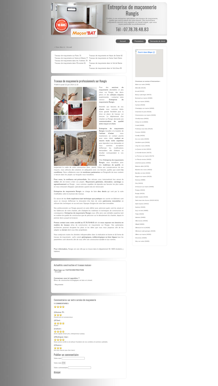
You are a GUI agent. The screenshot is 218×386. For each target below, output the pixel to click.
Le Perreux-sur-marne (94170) (144, 156)
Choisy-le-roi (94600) (141, 122)
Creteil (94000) (139, 125)
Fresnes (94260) (140, 132)
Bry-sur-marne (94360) (142, 101)
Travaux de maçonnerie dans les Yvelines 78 (71, 61)
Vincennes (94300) (141, 238)
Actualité (58, 272)
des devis (102, 191)
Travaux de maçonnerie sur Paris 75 (68, 56)
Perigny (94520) (140, 190)
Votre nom (57, 358)
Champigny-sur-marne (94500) (144, 108)
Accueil (123, 41)
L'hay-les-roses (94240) (142, 146)
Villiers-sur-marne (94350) (143, 234)
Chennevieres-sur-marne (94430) (145, 115)
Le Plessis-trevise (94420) (143, 159)
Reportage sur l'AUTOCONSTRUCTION (69, 270)
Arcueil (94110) (139, 91)
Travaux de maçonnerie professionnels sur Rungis (80, 81)
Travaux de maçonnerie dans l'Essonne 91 (70, 63)
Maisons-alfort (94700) (142, 166)
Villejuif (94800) (139, 224)
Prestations (138, 41)
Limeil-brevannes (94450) (143, 163)
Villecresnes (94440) (141, 221)
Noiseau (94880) (140, 180)
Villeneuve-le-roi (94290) (142, 227)
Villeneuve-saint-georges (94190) (145, 231)
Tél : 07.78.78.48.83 (132, 29)
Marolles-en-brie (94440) (142, 173)
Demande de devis (157, 41)
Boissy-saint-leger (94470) (143, 94)
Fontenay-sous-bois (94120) (144, 129)
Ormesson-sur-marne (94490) (144, 186)
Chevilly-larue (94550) (142, 118)
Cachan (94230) (140, 105)
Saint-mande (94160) (141, 197)
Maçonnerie (59, 285)
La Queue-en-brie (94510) (143, 149)
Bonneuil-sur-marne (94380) (143, 98)
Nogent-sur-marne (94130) (143, 176)
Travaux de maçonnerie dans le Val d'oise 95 (105, 68)
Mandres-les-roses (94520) (143, 169)
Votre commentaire (61, 368)
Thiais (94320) (139, 214)
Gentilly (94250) (140, 135)
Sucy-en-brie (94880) (141, 210)
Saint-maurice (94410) (142, 203)
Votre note (57, 363)
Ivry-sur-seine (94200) (142, 139)
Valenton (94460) (140, 217)
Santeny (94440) (140, 207)
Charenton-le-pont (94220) (143, 111)
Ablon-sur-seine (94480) (142, 84)
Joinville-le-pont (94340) (142, 142)
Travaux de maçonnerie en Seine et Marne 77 (71, 58)
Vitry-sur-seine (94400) (142, 241)
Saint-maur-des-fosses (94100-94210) (147, 200)
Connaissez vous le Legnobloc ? (66, 278)
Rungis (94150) (140, 193)
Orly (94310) (139, 183)
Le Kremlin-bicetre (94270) (143, 152)
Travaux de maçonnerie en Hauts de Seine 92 (105, 56)
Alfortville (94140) (140, 88)
